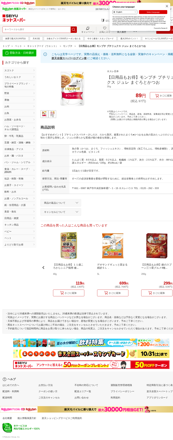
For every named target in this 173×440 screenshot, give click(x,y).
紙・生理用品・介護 (15, 205)
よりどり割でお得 (13, 244)
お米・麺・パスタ (13, 155)
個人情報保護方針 (26, 418)
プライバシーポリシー (122, 391)
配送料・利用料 (11, 391)
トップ (6, 46)
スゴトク (9, 70)
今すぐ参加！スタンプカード (100, 38)
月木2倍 (36, 38)
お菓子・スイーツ (13, 185)
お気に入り (104, 32)
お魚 (6, 113)
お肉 (6, 106)
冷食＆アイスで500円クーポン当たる (64, 38)
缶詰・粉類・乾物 (13, 178)
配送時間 (7, 397)
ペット (18, 46)
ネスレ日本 (113, 71)
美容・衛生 (10, 211)
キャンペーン (87, 32)
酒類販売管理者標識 (121, 385)
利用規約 (115, 397)
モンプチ (67, 46)
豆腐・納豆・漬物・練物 (17, 142)
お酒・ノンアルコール (16, 198)
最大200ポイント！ (129, 38)
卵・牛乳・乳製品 (13, 136)
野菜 (6, 93)
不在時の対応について (86, 385)
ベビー (7, 231)
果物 (6, 100)
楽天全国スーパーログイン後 (69, 58)
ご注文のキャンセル (49, 397)
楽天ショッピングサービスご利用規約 (62, 418)
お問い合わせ (82, 397)
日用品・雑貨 (11, 218)
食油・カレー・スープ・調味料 (17, 170)
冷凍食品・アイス (13, 149)
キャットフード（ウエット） (42, 46)
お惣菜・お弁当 (12, 119)
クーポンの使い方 (48, 391)
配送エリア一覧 (83, 391)
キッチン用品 (11, 224)
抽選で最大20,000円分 (15, 38)
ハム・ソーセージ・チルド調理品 (15, 128)
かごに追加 (71, 293)
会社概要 (7, 418)
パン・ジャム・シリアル (17, 162)
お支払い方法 (46, 385)
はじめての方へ (11, 385)
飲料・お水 (10, 191)
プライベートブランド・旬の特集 (17, 85)
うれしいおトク (12, 77)
